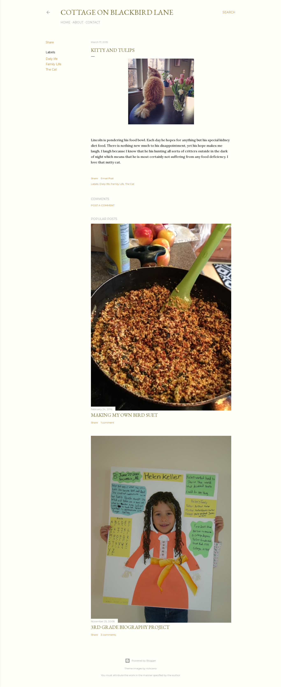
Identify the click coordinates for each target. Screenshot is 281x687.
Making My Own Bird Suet (124, 415)
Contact (93, 22)
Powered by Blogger (144, 660)
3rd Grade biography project (130, 627)
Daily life (52, 59)
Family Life (53, 64)
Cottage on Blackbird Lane (116, 12)
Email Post (107, 178)
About (78, 22)
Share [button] (50, 42)
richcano (151, 668)
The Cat (51, 69)
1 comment (107, 422)
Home (65, 22)
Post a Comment (103, 205)
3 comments (108, 634)
